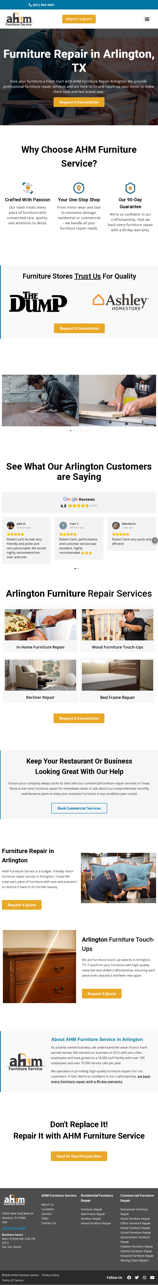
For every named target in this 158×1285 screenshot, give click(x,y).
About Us (47, 1204)
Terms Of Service (13, 1280)
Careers (46, 1214)
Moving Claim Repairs (134, 1260)
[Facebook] (129, 1278)
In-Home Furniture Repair (40, 647)
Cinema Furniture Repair (136, 1251)
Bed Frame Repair (117, 697)
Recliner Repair (40, 697)
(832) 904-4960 (13, 1228)
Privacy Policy (50, 1275)
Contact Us (48, 1223)
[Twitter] (137, 1278)
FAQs (45, 1218)
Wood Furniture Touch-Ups (117, 647)
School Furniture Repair (135, 1232)
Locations (47, 1209)
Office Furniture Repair (135, 1223)
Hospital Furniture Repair (137, 1256)
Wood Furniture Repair (96, 1223)
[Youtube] (152, 1278)
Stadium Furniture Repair (136, 1246)
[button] (147, 19)
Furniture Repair (91, 1209)
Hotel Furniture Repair (135, 1218)
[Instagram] (144, 1278)
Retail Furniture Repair (135, 1228)
